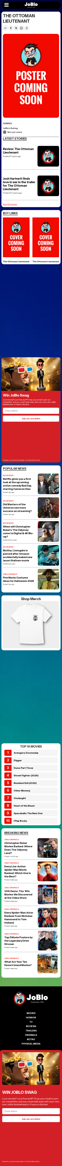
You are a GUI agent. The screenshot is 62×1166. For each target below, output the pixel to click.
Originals (31, 1035)
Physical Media (31, 1043)
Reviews (31, 1026)
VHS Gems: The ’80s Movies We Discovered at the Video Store (18, 894)
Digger (18, 760)
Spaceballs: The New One (28, 813)
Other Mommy (22, 790)
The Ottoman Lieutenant (16, 261)
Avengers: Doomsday (26, 752)
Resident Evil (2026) (25, 783)
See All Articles (10, 204)
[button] (6, 5)
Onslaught (20, 798)
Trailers (31, 1030)
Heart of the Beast (24, 805)
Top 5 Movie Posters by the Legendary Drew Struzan (18, 941)
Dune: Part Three (23, 767)
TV (31, 1022)
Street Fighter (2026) (26, 775)
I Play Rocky (20, 820)
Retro (31, 1039)
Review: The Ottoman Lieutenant (18, 150)
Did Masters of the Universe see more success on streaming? (17, 508)
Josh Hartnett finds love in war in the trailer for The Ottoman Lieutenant (19, 184)
